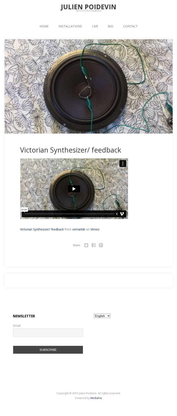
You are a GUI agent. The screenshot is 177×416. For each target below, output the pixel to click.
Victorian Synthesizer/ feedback (70, 150)
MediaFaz (96, 398)
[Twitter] (86, 245)
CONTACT (130, 26)
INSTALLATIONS (70, 26)
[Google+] (100, 245)
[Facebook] (93, 245)
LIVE (95, 26)
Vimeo (94, 229)
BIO (110, 26)
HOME (44, 26)
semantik (78, 229)
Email (17, 325)
